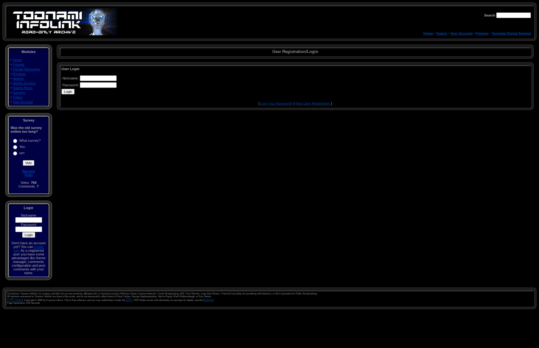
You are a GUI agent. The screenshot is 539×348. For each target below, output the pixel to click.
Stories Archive (24, 83)
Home (428, 33)
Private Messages (26, 69)
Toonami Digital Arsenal (511, 33)
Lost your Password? (276, 103)
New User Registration (313, 103)
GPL (129, 300)
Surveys (19, 92)
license (208, 300)
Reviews (19, 74)
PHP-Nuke (15, 300)
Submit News (23, 88)
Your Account (461, 33)
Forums (482, 33)
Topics (441, 33)
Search (18, 78)
